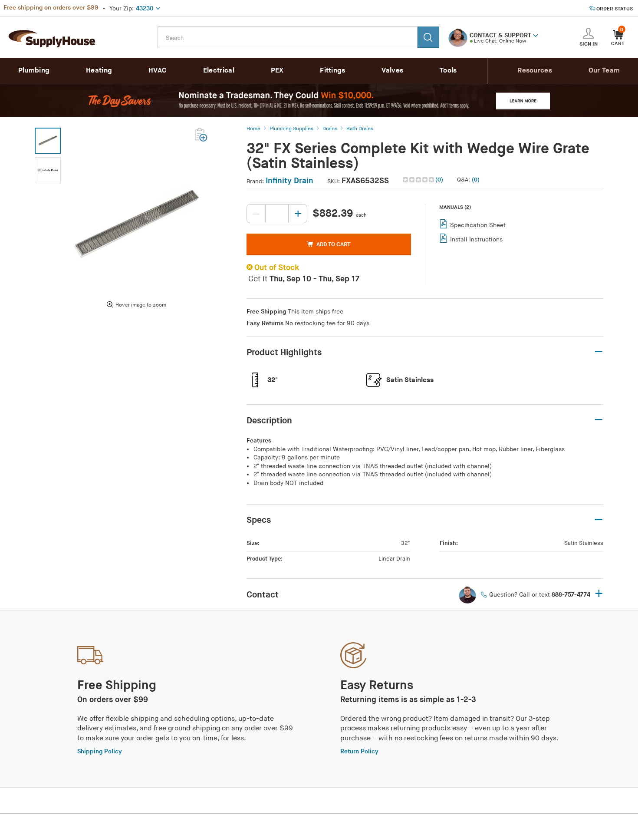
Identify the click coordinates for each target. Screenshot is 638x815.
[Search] (428, 37)
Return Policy (359, 751)
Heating (99, 70)
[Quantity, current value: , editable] (277, 213)
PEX (277, 70)
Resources (534, 70)
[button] (535, 35)
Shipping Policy (99, 751)
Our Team (604, 70)
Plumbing (33, 70)
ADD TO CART (333, 244)
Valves (392, 70)
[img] (419, 179)
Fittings (332, 70)
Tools (448, 70)
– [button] (598, 352)
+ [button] (599, 594)
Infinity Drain (289, 180)
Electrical (218, 70)
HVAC (157, 70)
